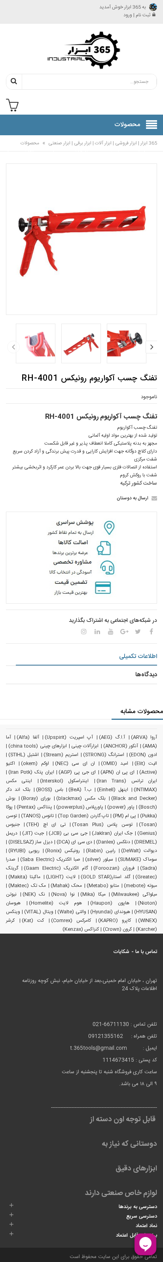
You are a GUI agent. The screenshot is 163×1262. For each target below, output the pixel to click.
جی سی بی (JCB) (68, 833)
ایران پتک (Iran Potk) (31, 772)
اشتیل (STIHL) (23, 755)
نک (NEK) (34, 894)
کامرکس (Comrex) (71, 920)
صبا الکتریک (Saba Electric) (50, 859)
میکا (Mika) (93, 894)
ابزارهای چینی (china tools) (37, 746)
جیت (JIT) (33, 833)
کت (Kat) (33, 920)
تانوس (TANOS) (37, 816)
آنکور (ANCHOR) (120, 746)
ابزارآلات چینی (85, 746)
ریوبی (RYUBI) (24, 851)
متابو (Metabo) (103, 886)
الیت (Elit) (146, 763)
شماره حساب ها (55, 153)
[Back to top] (9, 1247)
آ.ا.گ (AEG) (112, 737)
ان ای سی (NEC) (75, 763)
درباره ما (5, 148)
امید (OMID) (114, 763)
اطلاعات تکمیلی (138, 657)
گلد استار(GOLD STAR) (105, 877)
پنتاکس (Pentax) (34, 807)
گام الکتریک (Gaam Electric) (55, 868)
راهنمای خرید (112, 148)
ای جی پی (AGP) (77, 772)
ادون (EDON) (143, 755)
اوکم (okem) (35, 763)
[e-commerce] (81, 50)
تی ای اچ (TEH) (45, 825)
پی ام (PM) (124, 816)
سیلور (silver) (99, 859)
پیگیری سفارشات (83, 148)
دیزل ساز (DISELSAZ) (30, 842)
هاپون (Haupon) (109, 903)
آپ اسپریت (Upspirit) (69, 737)
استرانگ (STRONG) (103, 755)
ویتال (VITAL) (38, 912)
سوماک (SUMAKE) (137, 859)
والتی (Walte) (71, 912)
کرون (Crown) (117, 929)
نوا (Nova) (63, 894)
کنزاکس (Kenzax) (81, 929)
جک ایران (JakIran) (112, 833)
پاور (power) (120, 807)
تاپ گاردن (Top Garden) (83, 816)
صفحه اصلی (139, 148)
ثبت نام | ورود (136, 15)
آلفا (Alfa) (28, 737)
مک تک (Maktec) (27, 886)
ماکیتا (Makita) (24, 877)
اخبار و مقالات (30, 148)
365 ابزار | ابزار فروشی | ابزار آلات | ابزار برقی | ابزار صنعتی (102, 143)
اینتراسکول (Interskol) (64, 781)
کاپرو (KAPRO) (114, 920)
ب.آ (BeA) (79, 790)
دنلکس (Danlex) (113, 842)
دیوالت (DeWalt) (139, 851)
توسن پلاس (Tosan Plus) (102, 825)
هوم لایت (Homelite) (55, 903)
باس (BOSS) (49, 790)
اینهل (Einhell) (112, 790)
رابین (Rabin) (101, 851)
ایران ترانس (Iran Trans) (127, 781)
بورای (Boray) (36, 798)
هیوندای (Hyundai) (110, 912)
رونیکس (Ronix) (62, 851)
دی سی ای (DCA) (74, 842)
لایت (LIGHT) (61, 877)
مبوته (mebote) (140, 886)
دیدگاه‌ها (146, 675)
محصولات (30, 143)
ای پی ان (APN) (117, 772)
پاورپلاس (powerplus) (79, 807)
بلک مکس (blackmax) (81, 798)
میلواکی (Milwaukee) (134, 894)
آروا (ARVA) (144, 737)
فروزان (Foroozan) (113, 868)
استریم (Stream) (61, 755)
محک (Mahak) (66, 886)
